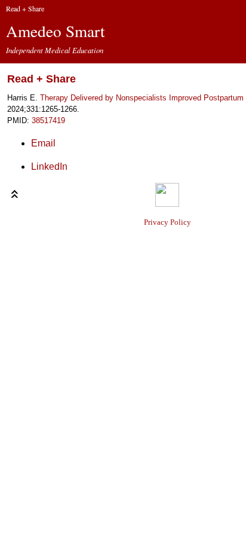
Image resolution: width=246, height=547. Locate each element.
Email (43, 143)
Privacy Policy (167, 222)
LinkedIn (49, 166)
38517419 (48, 120)
